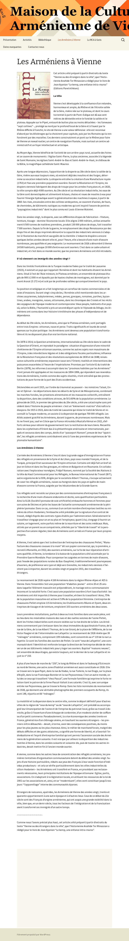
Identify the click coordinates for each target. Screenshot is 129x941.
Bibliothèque (44, 39)
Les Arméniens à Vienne (69, 39)
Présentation (9, 39)
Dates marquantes (12, 46)
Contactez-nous (36, 46)
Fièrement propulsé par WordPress (33, 934)
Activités (27, 39)
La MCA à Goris (94, 39)
